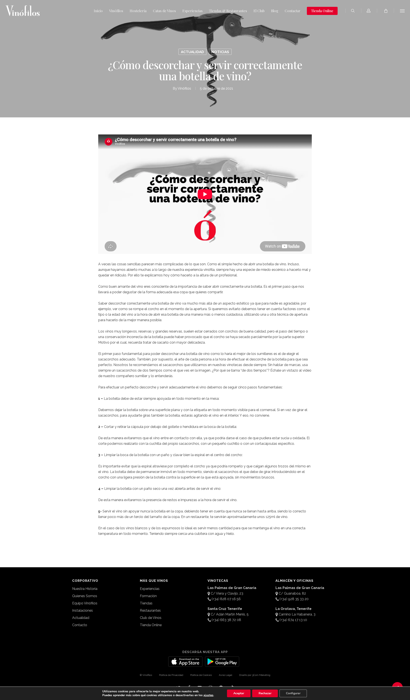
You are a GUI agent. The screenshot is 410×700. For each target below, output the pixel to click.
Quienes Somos (84, 596)
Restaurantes (150, 610)
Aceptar (238, 693)
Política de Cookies (201, 675)
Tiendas (146, 603)
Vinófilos (184, 88)
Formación (148, 596)
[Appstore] (185, 664)
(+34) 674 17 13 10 (293, 620)
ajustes (208, 695)
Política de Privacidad (171, 675)
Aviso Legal (225, 675)
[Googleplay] (222, 664)
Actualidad (192, 52)
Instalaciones (82, 610)
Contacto (79, 625)
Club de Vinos (150, 618)
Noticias (220, 52)
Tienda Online (151, 625)
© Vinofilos (146, 675)
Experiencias (150, 589)
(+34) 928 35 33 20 (294, 599)
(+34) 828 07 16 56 (226, 599)
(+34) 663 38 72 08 (226, 620)
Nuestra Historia (84, 589)
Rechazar (265, 693)
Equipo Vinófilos (84, 603)
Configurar (293, 693)
